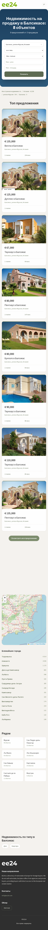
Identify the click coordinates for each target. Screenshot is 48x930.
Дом (5, 846)
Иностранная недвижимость (11, 91)
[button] (4, 597)
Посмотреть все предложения (24, 538)
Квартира (15, 846)
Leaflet (31, 644)
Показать (24, 74)
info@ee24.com (7, 896)
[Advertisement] (24, 565)
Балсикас (22, 94)
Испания (26, 91)
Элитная (7, 908)
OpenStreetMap (41, 644)
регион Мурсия (8, 94)
